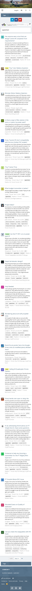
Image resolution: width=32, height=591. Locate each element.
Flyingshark (8, 251)
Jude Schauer (8, 219)
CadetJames (8, 301)
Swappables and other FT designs (18, 255)
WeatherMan (8, 547)
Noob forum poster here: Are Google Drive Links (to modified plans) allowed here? (18, 347)
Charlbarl (7, 276)
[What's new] (26, 10)
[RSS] (7, 584)
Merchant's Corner (10, 392)
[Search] (30, 10)
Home (3, 584)
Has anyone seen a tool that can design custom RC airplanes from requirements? (16, 38)
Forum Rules (8, 62)
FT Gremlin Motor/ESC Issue (14, 479)
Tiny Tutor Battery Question (16, 68)
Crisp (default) (6, 578)
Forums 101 (18, 182)
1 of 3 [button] (11, 558)
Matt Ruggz (8, 494)
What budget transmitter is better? (16, 188)
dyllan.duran (8, 157)
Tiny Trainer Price (11, 167)
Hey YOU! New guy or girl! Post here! (20, 87)
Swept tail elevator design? (14, 261)
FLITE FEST (16, 573)
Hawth (6, 194)
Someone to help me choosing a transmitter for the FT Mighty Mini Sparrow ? (16, 455)
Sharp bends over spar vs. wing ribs (17, 399)
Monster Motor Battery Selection (16, 93)
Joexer (6, 441)
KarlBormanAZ (9, 413)
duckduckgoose (9, 357)
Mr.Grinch (7, 108)
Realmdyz (7, 55)
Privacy (21, 581)
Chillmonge (8, 180)
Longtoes (7, 330)
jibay (6, 467)
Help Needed (9, 286)
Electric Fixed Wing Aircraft (12, 114)
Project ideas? (9, 205)
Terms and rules (13, 581)
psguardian (8, 132)
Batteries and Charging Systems (13, 525)
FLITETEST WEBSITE (7, 573)
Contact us (4, 581)
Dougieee (7, 521)
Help (26, 581)
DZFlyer (7, 83)
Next (16, 558)
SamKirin (7, 386)
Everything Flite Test (20, 134)
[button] (2, 10)
